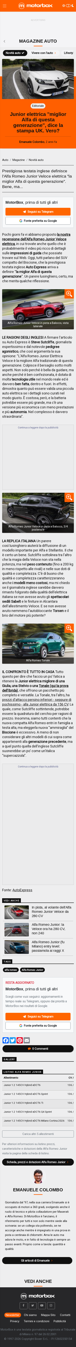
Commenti (40, 1048)
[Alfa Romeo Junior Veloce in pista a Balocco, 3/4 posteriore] (38, 513)
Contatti (65, 1315)
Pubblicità (60, 1321)
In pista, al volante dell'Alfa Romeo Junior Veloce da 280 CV (51, 911)
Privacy (14, 1321)
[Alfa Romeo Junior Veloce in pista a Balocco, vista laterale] (38, 309)
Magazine (18, 160)
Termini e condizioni (36, 1321)
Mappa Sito (48, 1315)
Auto (5, 160)
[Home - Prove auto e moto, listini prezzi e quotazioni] (35, 6)
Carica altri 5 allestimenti (38, 1134)
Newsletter (12, 1315)
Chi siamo (30, 1315)
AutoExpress (22, 890)
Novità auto (13, 53)
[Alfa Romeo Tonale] (38, 644)
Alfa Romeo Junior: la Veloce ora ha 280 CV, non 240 (48, 929)
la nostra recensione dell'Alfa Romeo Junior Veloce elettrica (36, 239)
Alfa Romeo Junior (32, 969)
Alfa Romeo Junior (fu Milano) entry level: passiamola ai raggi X (48, 946)
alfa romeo (11, 969)
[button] (23, 1305)
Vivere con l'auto (42, 53)
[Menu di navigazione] (4, 5)
